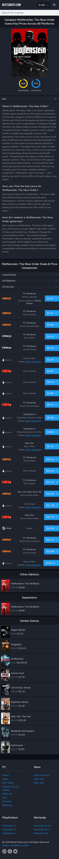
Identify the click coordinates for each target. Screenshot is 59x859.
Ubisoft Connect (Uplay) (10, 788)
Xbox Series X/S (42, 775)
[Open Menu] (54, 5)
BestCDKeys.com (19, 842)
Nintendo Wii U (42, 829)
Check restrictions (33, 361)
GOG (4, 797)
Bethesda (7, 805)
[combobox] (29, 13)
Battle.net (7, 793)
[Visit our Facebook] (10, 851)
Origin (5, 779)
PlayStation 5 (9, 825)
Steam (5, 775)
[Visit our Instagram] (4, 851)
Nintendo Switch (42, 825)
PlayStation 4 (9, 829)
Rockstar (6, 801)
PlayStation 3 (9, 833)
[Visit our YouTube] (15, 851)
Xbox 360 (39, 782)
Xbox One (39, 779)
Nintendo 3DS (41, 833)
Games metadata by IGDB (15, 845)
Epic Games (8, 782)
